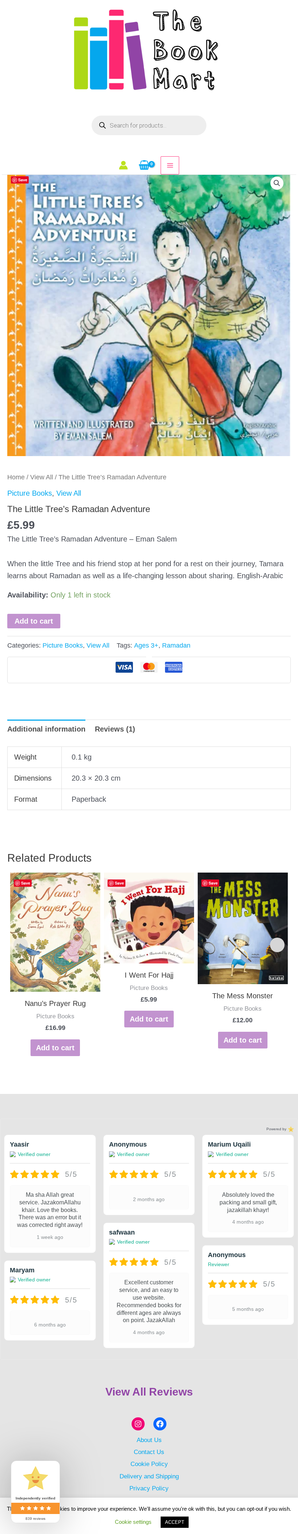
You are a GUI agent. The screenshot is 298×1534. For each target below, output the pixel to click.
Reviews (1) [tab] (115, 729)
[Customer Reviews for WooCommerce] (290, 1129)
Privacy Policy (149, 1488)
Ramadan (176, 645)
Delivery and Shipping (149, 1476)
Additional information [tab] (46, 729)
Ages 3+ (146, 645)
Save (22, 179)
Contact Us (149, 1452)
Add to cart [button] (55, 1048)
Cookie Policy (149, 1463)
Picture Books (29, 493)
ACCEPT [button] (174, 1522)
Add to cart (34, 621)
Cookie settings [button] (133, 1522)
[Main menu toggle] (170, 165)
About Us (149, 1440)
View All (41, 477)
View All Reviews (149, 1392)
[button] (276, 183)
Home (16, 477)
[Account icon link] (123, 165)
